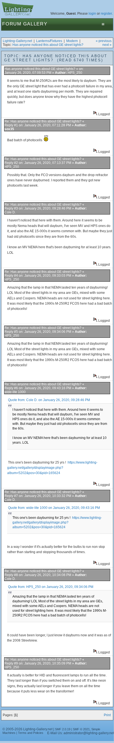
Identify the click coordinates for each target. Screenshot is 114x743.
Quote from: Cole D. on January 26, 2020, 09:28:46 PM (49, 400)
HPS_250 (75, 73)
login (92, 13)
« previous (104, 41)
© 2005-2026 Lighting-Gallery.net (27, 729)
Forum (12, 24)
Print (107, 715)
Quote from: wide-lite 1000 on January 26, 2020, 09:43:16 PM (54, 508)
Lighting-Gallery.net (17, 41)
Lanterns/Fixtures (49, 41)
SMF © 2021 (81, 729)
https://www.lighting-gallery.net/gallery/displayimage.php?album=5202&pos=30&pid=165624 (52, 468)
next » (107, 45)
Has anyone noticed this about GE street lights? (47, 45)
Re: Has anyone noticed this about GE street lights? (42, 121)
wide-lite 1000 (15, 392)
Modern (72, 41)
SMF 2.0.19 (62, 729)
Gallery (35, 24)
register (106, 13)
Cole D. (10, 212)
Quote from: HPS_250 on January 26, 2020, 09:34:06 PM (50, 587)
